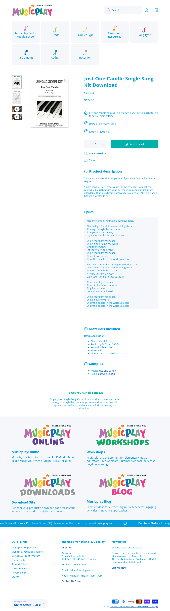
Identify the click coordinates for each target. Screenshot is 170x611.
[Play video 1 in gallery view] (17, 109)
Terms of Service (21, 568)
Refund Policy (19, 564)
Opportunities (19, 560)
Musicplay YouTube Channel (27, 551)
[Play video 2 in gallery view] (17, 117)
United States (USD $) (27, 605)
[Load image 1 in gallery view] (17, 82)
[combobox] (123, 10)
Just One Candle (108, 370)
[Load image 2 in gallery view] (17, 97)
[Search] (107, 10)
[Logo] (32, 10)
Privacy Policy (19, 572)
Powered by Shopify (149, 606)
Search (15, 576)
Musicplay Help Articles (25, 547)
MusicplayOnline (25, 452)
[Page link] (47, 434)
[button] (156, 10)
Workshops (96, 452)
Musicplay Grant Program (26, 555)
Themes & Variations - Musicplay (125, 606)
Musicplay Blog (99, 501)
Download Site (23, 502)
